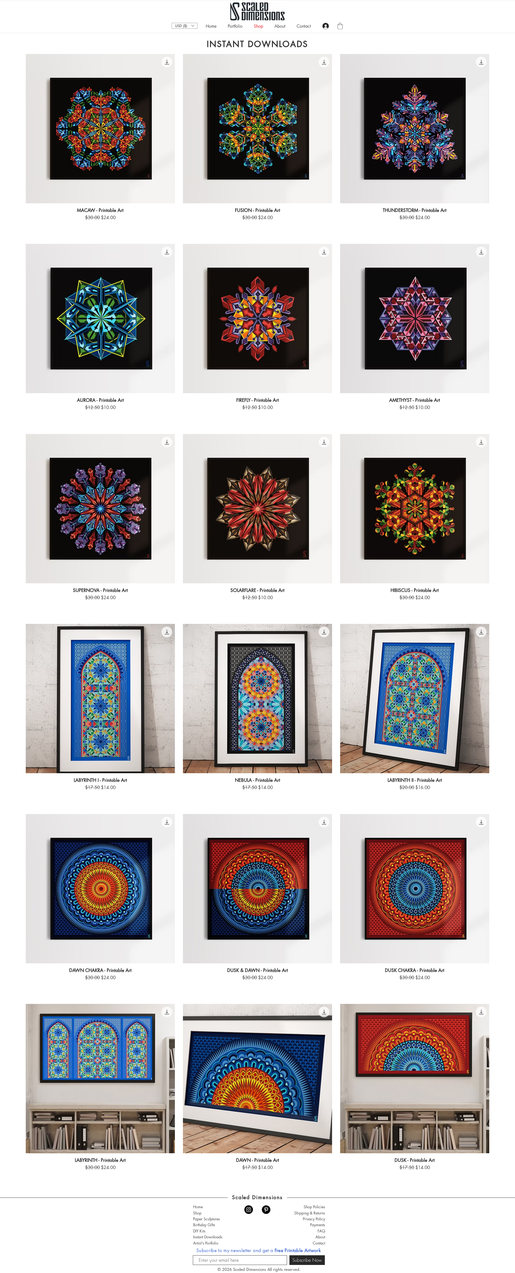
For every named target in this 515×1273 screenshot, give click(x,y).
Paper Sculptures (206, 1218)
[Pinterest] (266, 1209)
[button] (184, 26)
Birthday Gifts (204, 1224)
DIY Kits (199, 1231)
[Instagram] (248, 1209)
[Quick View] (100, 128)
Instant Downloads (207, 1236)
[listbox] (184, 26)
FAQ (321, 1231)
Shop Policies (314, 1206)
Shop (197, 1213)
